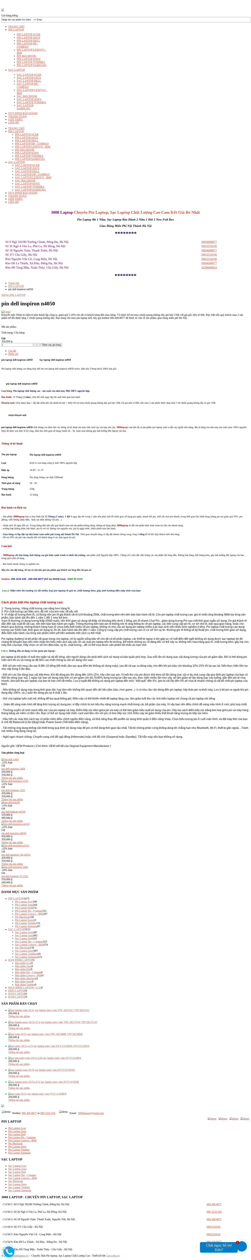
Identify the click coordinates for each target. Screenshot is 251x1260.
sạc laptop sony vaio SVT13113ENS (55, 1069)
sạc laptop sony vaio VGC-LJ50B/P (46, 1093)
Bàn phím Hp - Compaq (28, 972)
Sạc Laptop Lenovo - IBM (29, 944)
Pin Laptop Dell (23, 907)
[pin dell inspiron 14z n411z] (15, 845)
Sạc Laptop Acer (24, 932)
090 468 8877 (29, 1113)
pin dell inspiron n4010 (13, 833)
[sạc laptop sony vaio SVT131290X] (25, 1058)
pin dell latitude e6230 (13, 811)
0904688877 (209, 263)
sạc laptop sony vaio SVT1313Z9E (60, 1081)
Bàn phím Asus (23, 966)
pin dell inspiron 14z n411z (16, 854)
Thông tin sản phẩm (12, 777)
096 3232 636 (47, 1113)
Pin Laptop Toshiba (25, 923)
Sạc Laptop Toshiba (26, 953)
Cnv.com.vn (113, 1255)
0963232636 (209, 259)
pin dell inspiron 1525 (13, 790)
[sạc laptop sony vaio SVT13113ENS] (21, 1069)
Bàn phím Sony (23, 981)
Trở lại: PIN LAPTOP (13, 295)
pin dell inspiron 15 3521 (14, 876)
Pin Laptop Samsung (26, 926)
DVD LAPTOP (17, 993)
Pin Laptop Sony (24, 920)
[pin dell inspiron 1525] (14, 781)
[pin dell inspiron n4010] (15, 824)
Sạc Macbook (22, 947)
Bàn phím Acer (23, 963)
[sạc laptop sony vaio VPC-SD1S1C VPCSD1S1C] (21, 1010)
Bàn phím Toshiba (25, 984)
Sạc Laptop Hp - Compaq (29, 941)
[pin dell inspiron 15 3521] (14, 867)
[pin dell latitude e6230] (10, 802)
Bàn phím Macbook (26, 978)
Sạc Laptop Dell (24, 938)
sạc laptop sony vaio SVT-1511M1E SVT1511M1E (61, 1046)
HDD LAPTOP (17, 990)
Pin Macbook (22, 917)
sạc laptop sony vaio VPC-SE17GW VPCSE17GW (69, 1022)
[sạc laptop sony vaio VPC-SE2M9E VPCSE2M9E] (17, 1034)
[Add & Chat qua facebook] (212, 1118)
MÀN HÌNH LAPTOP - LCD (24, 987)
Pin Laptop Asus (24, 904)
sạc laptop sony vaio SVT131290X (62, 1058)
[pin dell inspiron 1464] (10, 759)
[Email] (5, 311)
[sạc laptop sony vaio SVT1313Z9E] (24, 1081)
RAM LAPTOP (17, 996)
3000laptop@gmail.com (91, 1113)
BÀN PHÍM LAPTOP (20, 960)
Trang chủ (13, 283)
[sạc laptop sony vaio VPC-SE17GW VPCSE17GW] (24, 1022)
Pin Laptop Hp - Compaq (29, 910)
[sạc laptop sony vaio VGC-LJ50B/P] (17, 1093)
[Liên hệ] (9, 1251)
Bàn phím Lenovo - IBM (28, 975)
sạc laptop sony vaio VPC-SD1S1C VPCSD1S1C (62, 1010)
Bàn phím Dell (23, 969)
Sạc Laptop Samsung (26, 956)
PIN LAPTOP (16, 286)
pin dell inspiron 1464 (13, 768)
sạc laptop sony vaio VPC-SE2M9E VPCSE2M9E (55, 1034)
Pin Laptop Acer (24, 901)
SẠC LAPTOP (16, 929)
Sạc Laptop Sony (24, 950)
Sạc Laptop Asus (24, 935)
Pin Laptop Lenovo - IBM (29, 913)
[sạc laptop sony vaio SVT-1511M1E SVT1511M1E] (20, 1046)
